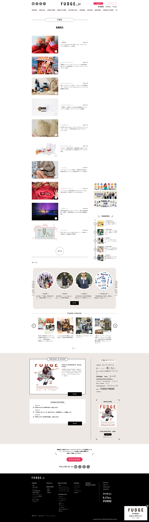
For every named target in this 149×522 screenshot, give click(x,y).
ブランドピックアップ (37, 494)
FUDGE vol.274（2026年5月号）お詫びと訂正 (46, 407)
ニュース (34, 489)
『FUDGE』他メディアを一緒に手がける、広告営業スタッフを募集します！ (53, 412)
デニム (107, 383)
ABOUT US (34, 515)
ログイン (112, 3)
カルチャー (61, 496)
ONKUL (97, 389)
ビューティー (77, 487)
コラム (60, 502)
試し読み (108, 434)
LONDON (49, 492)
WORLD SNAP (51, 10)
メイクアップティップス (64, 491)
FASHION (34, 10)
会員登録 (98, 3)
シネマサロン (61, 507)
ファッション (77, 485)
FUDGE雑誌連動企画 (100, 386)
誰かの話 (60, 511)
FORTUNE (90, 10)
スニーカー (103, 368)
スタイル (98, 381)
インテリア (115, 381)
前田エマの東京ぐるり (63, 509)
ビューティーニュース (63, 487)
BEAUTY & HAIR (61, 10)
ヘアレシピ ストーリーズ (64, 489)
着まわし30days (100, 383)
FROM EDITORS (106, 487)
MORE (75, 394)
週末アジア (61, 504)
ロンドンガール (108, 365)
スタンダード (35, 498)
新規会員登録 (74, 459)
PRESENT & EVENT (108, 10)
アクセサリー (35, 501)
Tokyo (106, 377)
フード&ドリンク (62, 500)
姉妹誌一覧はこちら (107, 437)
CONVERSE (98, 391)
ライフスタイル (62, 498)
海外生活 (76, 492)
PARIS (48, 491)
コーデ (112, 376)
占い (97, 368)
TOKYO (48, 489)
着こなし (111, 368)
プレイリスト (61, 505)
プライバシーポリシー (51, 515)
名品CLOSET (35, 487)
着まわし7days (35, 500)
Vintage (99, 376)
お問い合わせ (41, 515)
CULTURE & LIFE (72, 10)
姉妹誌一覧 (105, 485)
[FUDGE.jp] (71, 4)
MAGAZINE (98, 10)
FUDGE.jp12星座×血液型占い (105, 379)
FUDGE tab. (42, 10)
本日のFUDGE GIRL (106, 381)
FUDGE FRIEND (107, 389)
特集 (33, 485)
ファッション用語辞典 (37, 496)
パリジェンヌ (112, 385)
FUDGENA (82, 10)
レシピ (75, 489)
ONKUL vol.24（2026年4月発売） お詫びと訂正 (47, 417)
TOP (33, 262)
